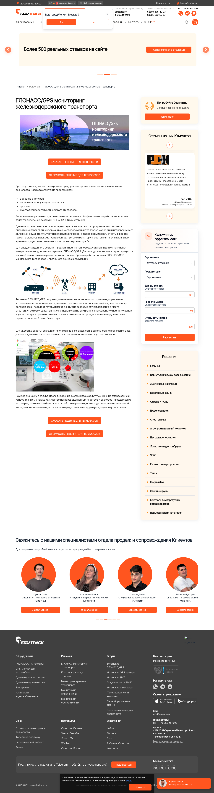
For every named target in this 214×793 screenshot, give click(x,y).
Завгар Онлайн (70, 733)
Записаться (167, 116)
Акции (19, 747)
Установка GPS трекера (121, 672)
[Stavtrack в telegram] (161, 767)
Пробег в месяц (154, 301)
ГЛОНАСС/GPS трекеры (30, 663)
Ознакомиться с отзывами (168, 49)
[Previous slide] (8, 50)
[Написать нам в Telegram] (187, 13)
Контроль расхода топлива (72, 674)
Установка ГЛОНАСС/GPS (115, 665)
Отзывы (111, 733)
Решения (66, 656)
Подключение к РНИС (120, 682)
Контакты (112, 748)
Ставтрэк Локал (71, 748)
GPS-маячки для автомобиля (25, 670)
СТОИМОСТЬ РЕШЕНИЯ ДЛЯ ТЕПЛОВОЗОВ (74, 175)
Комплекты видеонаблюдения (27, 694)
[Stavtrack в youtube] (174, 767)
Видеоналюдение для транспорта (120, 711)
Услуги (111, 656)
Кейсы (110, 728)
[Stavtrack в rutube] (167, 767)
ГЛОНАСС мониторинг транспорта (74, 665)
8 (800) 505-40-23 (156, 11)
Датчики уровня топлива (30, 677)
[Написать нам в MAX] (193, 13)
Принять (140, 787)
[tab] (100, 74)
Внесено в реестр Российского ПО (164, 658)
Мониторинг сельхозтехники (70, 700)
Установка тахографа (120, 687)
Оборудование (24, 656)
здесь (129, 780)
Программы (68, 720)
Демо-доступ (163, 3)
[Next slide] (206, 50)
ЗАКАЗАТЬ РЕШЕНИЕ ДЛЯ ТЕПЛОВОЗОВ (74, 162)
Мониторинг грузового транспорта (74, 683)
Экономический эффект (30, 742)
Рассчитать (169, 337)
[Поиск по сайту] (186, 22)
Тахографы (22, 687)
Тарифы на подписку (28, 737)
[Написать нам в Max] (170, 686)
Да (61, 22)
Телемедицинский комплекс (118, 694)
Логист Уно (67, 738)
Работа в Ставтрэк (118, 743)
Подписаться (124, 764)
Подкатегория (153, 271)
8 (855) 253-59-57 (156, 14)
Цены (19, 720)
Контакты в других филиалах (168, 741)
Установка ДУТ (116, 677)
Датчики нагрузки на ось (30, 682)
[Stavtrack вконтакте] (155, 767)
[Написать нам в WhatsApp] (180, 13)
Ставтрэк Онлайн (71, 728)
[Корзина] (195, 22)
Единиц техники (154, 285)
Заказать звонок (40, 609)
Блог (109, 738)
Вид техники (152, 257)
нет (94, 22)
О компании (114, 720)
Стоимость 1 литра (156, 317)
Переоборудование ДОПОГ (118, 703)
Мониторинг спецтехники (69, 691)
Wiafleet (65, 743)
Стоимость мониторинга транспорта (30, 730)
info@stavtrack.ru (161, 714)
